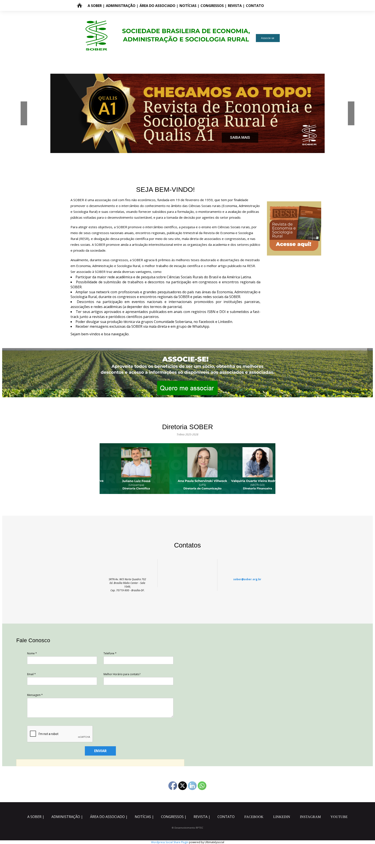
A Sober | (96, 5)
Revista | (236, 5)
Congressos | (214, 5)
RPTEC (199, 827)
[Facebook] (269, 5)
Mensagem (35, 695)
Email (31, 674)
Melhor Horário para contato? (122, 674)
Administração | (122, 5)
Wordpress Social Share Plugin (170, 842)
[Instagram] (280, 5)
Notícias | (189, 5)
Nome (32, 653)
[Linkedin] (274, 5)
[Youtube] (90, 17)
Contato (255, 5)
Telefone (110, 653)
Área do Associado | (159, 5)
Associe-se (267, 38)
